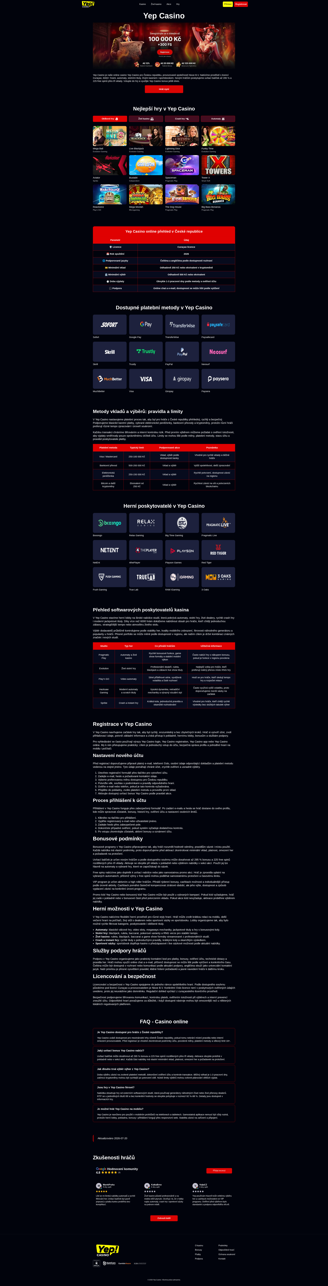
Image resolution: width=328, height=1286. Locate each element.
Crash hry (180, 119)
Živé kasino (144, 119)
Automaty (216, 119)
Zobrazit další (163, 1218)
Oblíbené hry (108, 119)
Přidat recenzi (219, 1170)
